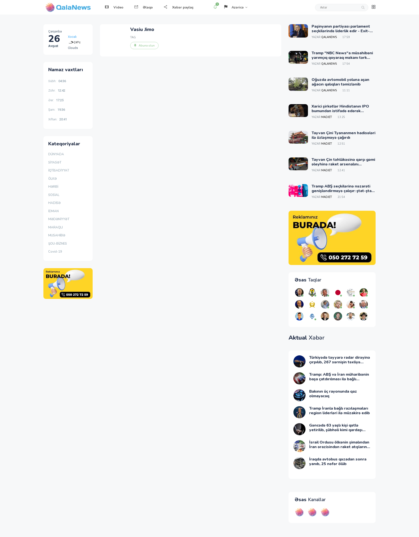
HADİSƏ (54, 203)
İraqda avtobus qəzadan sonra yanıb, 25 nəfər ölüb (337, 462)
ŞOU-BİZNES (57, 243)
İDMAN (53, 211)
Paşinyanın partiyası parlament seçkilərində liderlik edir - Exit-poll (341, 31)
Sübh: (57, 81)
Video (118, 7)
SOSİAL (53, 195)
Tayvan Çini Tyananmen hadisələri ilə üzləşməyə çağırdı (343, 135)
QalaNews (329, 37)
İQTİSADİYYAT (58, 170)
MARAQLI (55, 227)
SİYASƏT (54, 162)
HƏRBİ (53, 187)
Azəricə (238, 7)
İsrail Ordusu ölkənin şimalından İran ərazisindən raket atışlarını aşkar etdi (339, 447)
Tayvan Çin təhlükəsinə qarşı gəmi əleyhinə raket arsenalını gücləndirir (343, 164)
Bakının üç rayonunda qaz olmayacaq (333, 394)
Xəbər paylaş (182, 7)
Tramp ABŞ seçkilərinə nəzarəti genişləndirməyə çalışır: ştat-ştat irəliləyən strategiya (342, 191)
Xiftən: (57, 119)
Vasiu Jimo (142, 29)
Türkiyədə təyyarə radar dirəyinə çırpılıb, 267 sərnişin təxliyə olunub (339, 362)
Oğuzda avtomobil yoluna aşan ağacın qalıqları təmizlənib (340, 82)
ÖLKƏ (52, 179)
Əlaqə (148, 7)
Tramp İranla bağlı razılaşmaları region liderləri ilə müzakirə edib (339, 411)
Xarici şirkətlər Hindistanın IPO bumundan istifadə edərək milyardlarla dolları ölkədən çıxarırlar (340, 113)
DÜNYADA (56, 154)
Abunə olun (147, 45)
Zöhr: (56, 90)
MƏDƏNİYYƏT (58, 219)
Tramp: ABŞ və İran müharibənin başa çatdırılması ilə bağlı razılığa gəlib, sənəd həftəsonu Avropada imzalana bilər (339, 381)
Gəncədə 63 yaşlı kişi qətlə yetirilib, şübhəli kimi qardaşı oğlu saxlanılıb (335, 430)
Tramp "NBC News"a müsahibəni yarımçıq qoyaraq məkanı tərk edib (342, 57)
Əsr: (56, 100)
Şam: (56, 109)
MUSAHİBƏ (56, 235)
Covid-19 (55, 251)
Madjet (326, 117)
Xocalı (72, 35)
